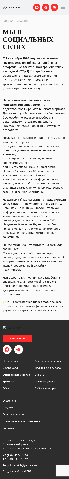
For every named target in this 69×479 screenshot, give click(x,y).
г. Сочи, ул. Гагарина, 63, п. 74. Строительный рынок (21, 442)
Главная (8, 20)
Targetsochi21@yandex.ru (20, 465)
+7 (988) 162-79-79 (15, 458)
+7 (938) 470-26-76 (15, 455)
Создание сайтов (17, 471)
